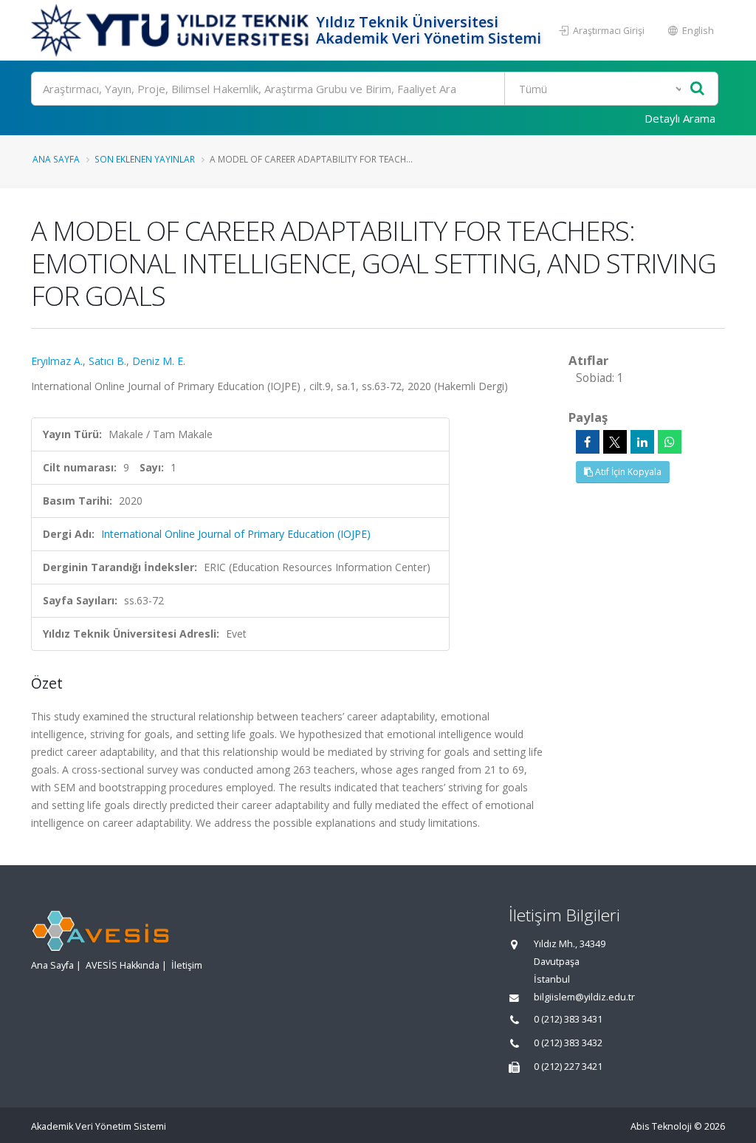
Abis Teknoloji (661, 1126)
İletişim (186, 965)
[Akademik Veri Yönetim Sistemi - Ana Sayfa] (171, 30)
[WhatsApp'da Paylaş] (669, 442)
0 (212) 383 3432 (568, 1043)
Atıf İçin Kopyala (627, 471)
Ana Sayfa (56, 159)
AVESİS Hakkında (122, 965)
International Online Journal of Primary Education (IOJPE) (236, 534)
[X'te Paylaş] (615, 442)
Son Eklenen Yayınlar (144, 159)
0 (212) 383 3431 (568, 1019)
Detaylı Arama (680, 118)
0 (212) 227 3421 (568, 1066)
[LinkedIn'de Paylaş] (642, 442)
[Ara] (697, 89)
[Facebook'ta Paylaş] (587, 442)
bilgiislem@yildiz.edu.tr (584, 997)
